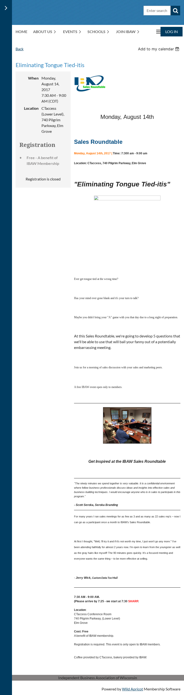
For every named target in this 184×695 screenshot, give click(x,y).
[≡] (153, 31)
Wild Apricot (132, 689)
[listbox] (159, 49)
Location (31, 108)
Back (19, 48)
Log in (171, 31)
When (33, 78)
